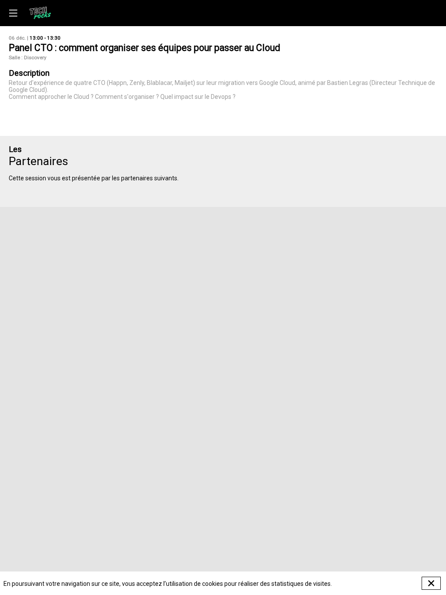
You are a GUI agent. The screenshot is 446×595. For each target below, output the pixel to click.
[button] (13, 13)
